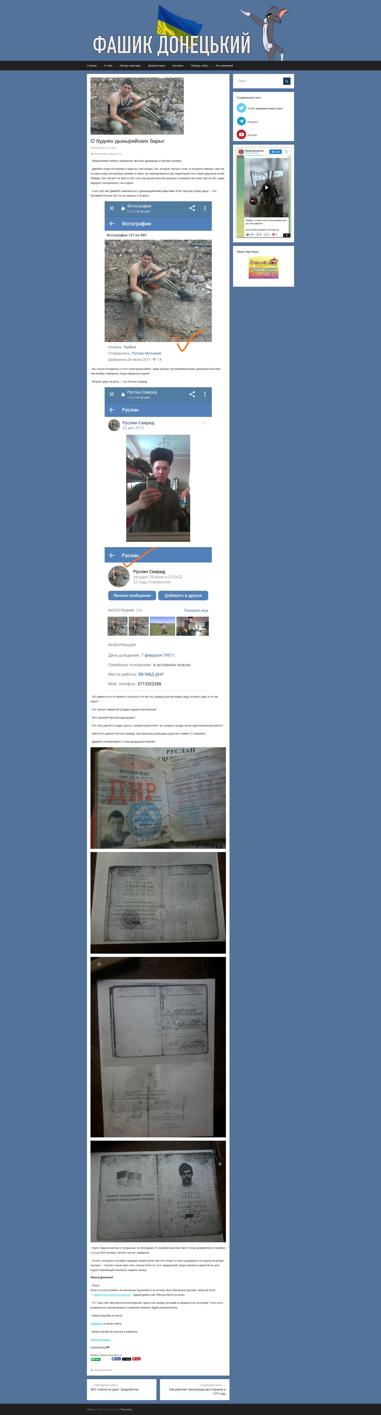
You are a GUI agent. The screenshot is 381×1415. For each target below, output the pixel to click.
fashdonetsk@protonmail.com (112, 1294)
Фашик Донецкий (103, 1370)
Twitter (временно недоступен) (265, 108)
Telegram (252, 121)
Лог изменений (224, 65)
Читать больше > (100, 1339)
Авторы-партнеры (130, 65)
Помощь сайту (199, 65)
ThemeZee (126, 1409)
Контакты (178, 65)
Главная (92, 65)
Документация (156, 65)
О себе (108, 65)
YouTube (252, 135)
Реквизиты (97, 1323)
